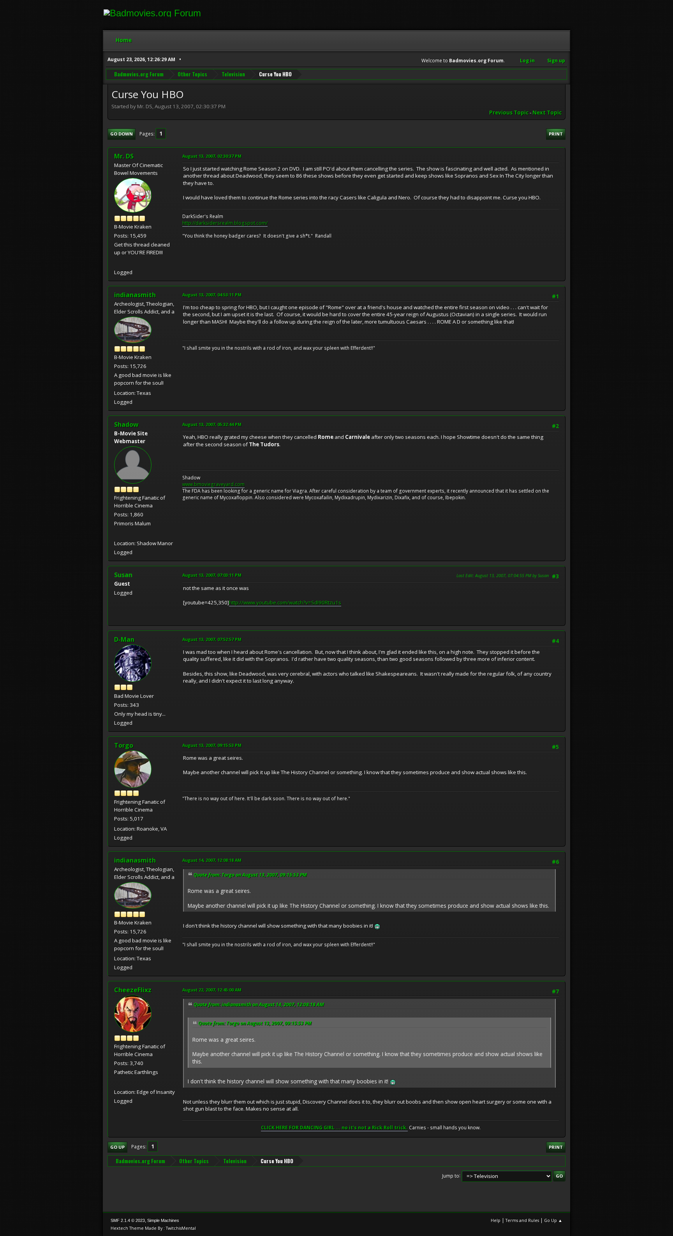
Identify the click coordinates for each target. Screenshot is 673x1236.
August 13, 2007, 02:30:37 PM (211, 156)
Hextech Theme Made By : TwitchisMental (153, 1228)
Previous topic (509, 112)
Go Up (117, 1147)
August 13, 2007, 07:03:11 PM (211, 575)
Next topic (547, 112)
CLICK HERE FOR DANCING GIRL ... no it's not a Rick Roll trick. (334, 1127)
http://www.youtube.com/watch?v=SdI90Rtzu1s (285, 602)
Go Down (121, 134)
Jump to (450, 1175)
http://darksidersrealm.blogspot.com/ (225, 223)
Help (495, 1220)
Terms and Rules (522, 1220)
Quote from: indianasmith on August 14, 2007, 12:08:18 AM (259, 1004)
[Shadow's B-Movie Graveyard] (117, 533)
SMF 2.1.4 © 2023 (128, 1220)
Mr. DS (124, 156)
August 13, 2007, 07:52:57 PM (211, 639)
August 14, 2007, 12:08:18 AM (211, 860)
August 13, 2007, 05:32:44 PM (211, 424)
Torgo (123, 745)
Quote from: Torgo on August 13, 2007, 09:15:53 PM (250, 875)
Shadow (126, 424)
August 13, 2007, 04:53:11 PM (211, 295)
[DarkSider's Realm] (117, 262)
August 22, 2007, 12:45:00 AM (211, 990)
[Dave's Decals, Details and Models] (117, 1082)
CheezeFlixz (133, 990)
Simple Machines (163, 1220)
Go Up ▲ (553, 1220)
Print (556, 134)
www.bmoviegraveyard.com (213, 484)
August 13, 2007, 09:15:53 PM (211, 745)
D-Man (124, 639)
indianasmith (135, 295)
